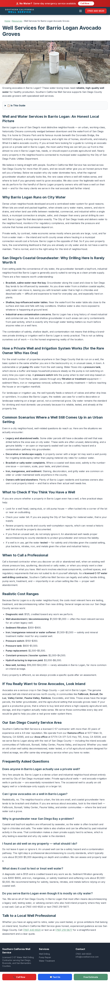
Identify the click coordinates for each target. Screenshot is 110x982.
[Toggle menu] (80, 11)
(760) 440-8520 (95, 11)
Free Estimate (91, 977)
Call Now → (86, 3)
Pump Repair (45, 957)
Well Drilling (44, 954)
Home (7, 21)
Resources (17, 21)
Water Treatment (47, 961)
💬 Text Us (55, 977)
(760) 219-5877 (63, 929)
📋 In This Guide (16, 105)
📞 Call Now (19, 977)
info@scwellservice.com (87, 957)
